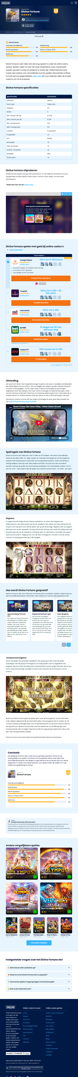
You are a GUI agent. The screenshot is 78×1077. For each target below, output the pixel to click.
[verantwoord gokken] (72, 3)
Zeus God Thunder (29, 401)
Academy (26, 1023)
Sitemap (26, 1042)
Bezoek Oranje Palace (56, 13)
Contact (26, 1039)
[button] (40, 343)
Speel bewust (27, 1032)
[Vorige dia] (64, 645)
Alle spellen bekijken (39, 943)
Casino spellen (17, 32)
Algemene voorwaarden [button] (18, 343)
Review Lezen (24, 264)
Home (7, 32)
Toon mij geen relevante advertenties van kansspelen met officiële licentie (26, 1068)
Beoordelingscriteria (30, 1026)
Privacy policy (28, 1029)
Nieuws (25, 1016)
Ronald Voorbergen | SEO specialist (23, 822)
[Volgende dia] (68, 645)
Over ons (26, 1019)
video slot (36, 76)
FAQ (24, 1036)
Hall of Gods (14, 401)
